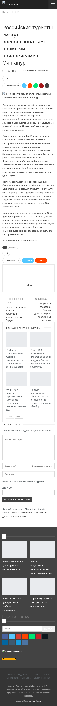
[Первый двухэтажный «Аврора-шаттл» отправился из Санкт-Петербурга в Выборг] (40, 379)
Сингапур (12, 247)
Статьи (46, 674)
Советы (36, 674)
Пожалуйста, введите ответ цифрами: (23, 481)
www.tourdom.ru (29, 240)
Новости (3, 20)
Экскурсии (26, 678)
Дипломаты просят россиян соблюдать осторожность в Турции (16, 313)
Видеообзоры (24, 674)
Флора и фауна (12, 678)
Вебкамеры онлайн (42, 678)
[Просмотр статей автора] (28, 274)
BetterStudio (35, 701)
